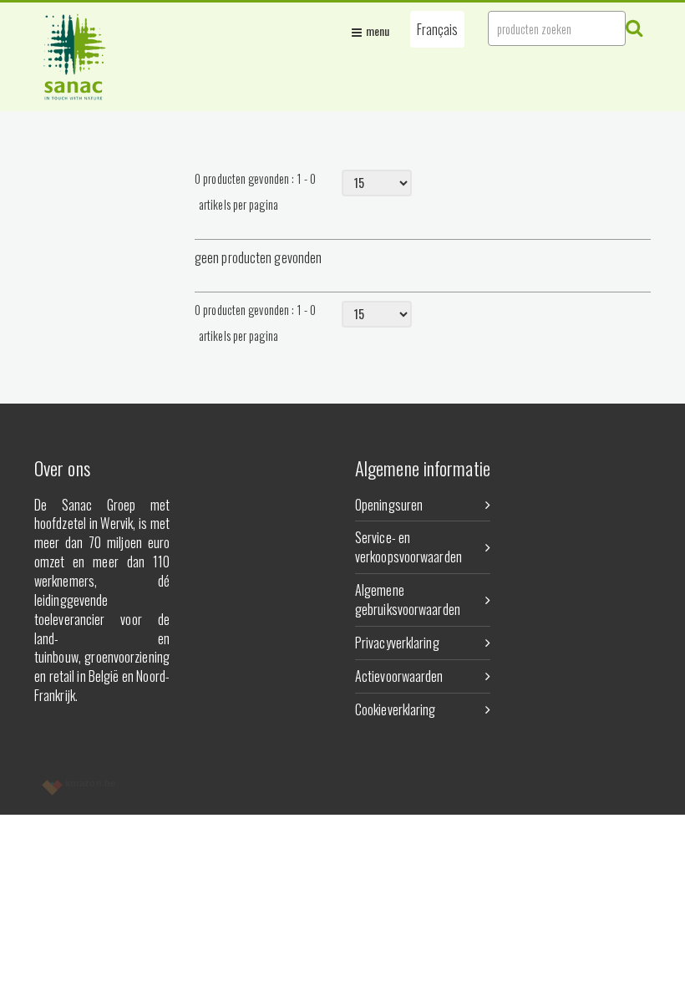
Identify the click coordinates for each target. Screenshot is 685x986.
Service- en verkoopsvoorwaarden (408, 547)
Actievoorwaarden (399, 676)
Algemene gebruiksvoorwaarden (407, 599)
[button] (437, 29)
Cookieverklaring (395, 709)
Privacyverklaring (397, 643)
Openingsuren (389, 505)
